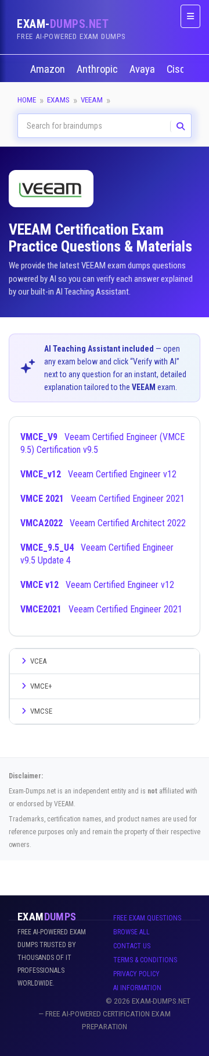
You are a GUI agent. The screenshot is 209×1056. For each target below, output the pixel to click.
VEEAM (92, 99)
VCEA (38, 661)
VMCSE (41, 711)
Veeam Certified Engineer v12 (98, 474)
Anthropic (98, 69)
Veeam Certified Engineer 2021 (102, 498)
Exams (58, 99)
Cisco (180, 69)
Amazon (48, 69)
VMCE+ (41, 686)
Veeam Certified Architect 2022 (103, 523)
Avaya (143, 69)
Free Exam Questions (147, 918)
